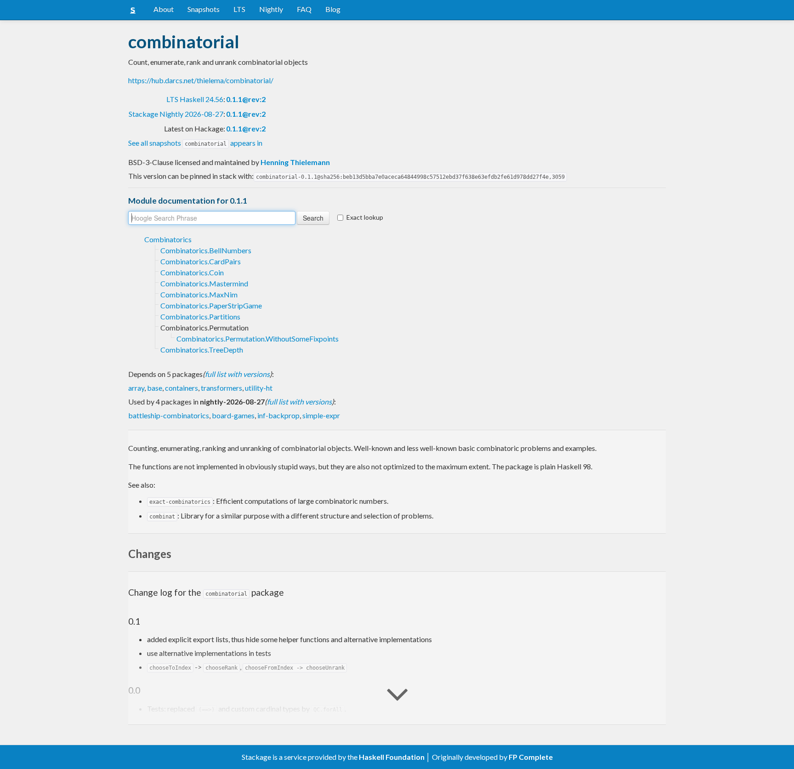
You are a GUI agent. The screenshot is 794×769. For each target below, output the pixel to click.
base (154, 387)
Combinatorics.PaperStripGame (211, 305)
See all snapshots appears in (195, 142)
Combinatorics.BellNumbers (205, 250)
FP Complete (531, 756)
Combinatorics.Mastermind (204, 283)
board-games (233, 415)
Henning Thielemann (295, 162)
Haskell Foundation (392, 756)
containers (181, 387)
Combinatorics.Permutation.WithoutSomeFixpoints (257, 338)
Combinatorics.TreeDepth (201, 349)
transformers (221, 387)
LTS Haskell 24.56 (194, 99)
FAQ (304, 9)
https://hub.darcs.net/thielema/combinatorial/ (200, 80)
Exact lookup (364, 217)
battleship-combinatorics (168, 415)
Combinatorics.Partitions (200, 316)
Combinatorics (168, 239)
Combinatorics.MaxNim (199, 294)
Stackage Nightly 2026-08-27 (176, 113)
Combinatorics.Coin (192, 272)
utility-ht (258, 387)
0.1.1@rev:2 (246, 99)
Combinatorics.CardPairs (200, 261)
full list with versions (237, 374)
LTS (239, 9)
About (163, 9)
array (136, 387)
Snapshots (203, 9)
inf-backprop (278, 415)
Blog (332, 9)
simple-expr (321, 415)
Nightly (271, 9)
